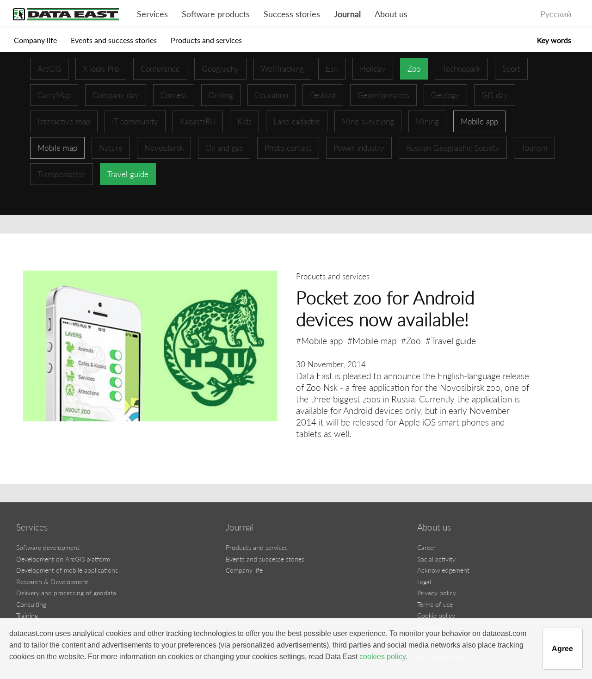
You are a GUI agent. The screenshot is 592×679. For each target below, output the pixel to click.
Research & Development (52, 582)
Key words (554, 40)
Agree (562, 649)
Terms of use (435, 604)
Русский (555, 14)
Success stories (292, 14)
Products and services (206, 40)
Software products (216, 14)
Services (152, 14)
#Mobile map (371, 340)
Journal (347, 14)
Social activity (436, 559)
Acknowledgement (443, 570)
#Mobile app (319, 340)
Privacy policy (436, 593)
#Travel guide (451, 340)
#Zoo (411, 340)
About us (391, 14)
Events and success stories (114, 40)
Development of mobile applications (67, 570)
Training (27, 615)
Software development (48, 547)
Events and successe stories (265, 559)
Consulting (31, 604)
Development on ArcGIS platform (63, 559)
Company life (35, 40)
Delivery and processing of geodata (66, 593)
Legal (424, 582)
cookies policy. (383, 656)
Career (426, 547)
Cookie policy (436, 615)
